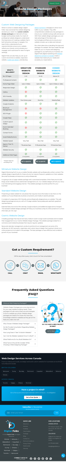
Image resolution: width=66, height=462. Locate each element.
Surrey (14, 371)
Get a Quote (26, 161)
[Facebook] (31, 458)
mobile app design (13, 60)
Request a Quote (54, 3)
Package (26, 12)
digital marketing (40, 28)
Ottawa (20, 383)
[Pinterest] (43, 458)
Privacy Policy (27, 443)
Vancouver (6, 371)
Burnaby (21, 371)
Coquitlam (40, 371)
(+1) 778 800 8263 (53, 443)
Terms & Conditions (28, 441)
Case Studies (26, 431)
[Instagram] (35, 458)
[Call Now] (63, 456)
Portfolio (25, 428)
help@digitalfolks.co (54, 446)
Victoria (5, 375)
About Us (25, 424)
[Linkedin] (47, 458)
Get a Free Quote (32, 397)
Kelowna (58, 371)
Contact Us (26, 438)
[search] (56, 413)
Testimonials (26, 446)
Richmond (30, 371)
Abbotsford (49, 371)
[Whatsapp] (51, 458)
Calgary (13, 383)
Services (25, 426)
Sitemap (25, 448)
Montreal (28, 383)
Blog (24, 436)
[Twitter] (39, 458)
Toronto (5, 383)
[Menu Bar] (63, 3)
